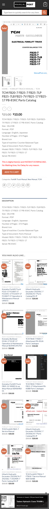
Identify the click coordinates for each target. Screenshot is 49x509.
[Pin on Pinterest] (23, 185)
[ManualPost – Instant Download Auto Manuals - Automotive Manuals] (24, 5)
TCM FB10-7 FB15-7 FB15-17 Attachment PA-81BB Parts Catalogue (36, 386)
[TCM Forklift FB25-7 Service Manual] (12, 412)
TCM (38, 89)
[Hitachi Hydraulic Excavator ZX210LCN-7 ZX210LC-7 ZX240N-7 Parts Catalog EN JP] (12, 457)
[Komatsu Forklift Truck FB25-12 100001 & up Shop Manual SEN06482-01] (12, 367)
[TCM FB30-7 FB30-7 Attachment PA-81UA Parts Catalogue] (36, 322)
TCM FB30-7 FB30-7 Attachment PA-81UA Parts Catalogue (35, 341)
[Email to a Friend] (18, 185)
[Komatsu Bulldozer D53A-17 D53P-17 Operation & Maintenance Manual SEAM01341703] (12, 322)
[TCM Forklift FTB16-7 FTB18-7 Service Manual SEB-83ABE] (36, 457)
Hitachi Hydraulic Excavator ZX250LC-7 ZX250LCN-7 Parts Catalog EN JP (34, 292)
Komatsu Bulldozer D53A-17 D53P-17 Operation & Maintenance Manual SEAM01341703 (12, 342)
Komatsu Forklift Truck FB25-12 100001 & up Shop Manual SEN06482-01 (12, 387)
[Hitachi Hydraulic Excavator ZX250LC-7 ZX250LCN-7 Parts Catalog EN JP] (36, 272)
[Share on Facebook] (9, 185)
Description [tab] (8, 201)
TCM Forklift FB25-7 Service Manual (10, 430)
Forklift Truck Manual (21, 89)
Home (5, 89)
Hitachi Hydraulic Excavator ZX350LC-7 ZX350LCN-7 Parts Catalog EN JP (34, 432)
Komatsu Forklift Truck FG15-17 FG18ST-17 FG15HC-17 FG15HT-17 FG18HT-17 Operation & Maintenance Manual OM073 (12, 295)
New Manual (32, 179)
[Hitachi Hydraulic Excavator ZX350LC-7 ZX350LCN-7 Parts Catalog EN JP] (36, 412)
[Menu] (3, 4)
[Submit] (44, 12)
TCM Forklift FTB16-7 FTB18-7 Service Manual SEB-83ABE (36, 476)
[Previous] (6, 47)
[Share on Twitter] (14, 185)
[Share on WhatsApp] (4, 185)
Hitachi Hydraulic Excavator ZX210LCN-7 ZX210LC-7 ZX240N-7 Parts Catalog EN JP (11, 477)
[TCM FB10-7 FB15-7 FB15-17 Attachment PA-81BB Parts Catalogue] (36, 367)
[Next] (43, 47)
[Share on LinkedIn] (28, 185)
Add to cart (12, 172)
